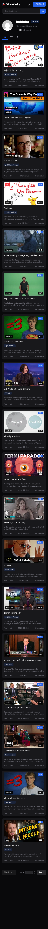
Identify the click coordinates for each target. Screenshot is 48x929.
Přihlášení (39, 4)
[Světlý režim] (29, 4)
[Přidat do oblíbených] (7, 48)
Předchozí (9, 872)
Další (41, 872)
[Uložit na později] (12, 48)
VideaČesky (13, 4)
